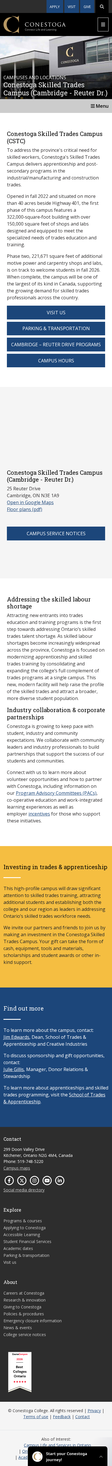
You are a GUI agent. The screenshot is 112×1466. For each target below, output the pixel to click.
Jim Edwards (16, 1037)
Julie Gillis (13, 1069)
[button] (102, 6)
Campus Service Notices (56, 533)
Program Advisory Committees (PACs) (56, 793)
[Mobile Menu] (103, 24)
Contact (82, 1416)
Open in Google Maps (30, 502)
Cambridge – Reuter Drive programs (56, 344)
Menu (102, 106)
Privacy (94, 1410)
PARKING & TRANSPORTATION (56, 328)
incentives (39, 814)
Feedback (62, 1416)
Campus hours (56, 360)
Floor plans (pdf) (24, 509)
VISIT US (56, 312)
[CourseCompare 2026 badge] (19, 1372)
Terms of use (35, 1416)
